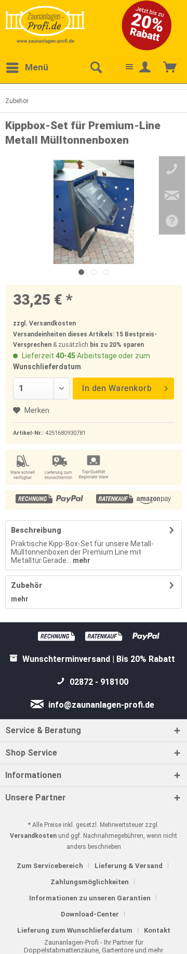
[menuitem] (27, 67)
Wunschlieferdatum (47, 366)
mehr (80, 560)
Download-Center (90, 914)
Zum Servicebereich (50, 866)
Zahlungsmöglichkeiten (89, 882)
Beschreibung (36, 530)
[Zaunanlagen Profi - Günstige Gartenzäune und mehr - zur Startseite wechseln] (45, 24)
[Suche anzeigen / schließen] (95, 67)
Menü (36, 67)
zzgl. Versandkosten (44, 323)
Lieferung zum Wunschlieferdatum (74, 930)
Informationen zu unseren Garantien (90, 898)
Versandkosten (33, 835)
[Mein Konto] (145, 67)
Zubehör (26, 585)
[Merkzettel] (120, 67)
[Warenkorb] (170, 67)
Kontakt (157, 930)
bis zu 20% (106, 344)
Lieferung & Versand (129, 866)
